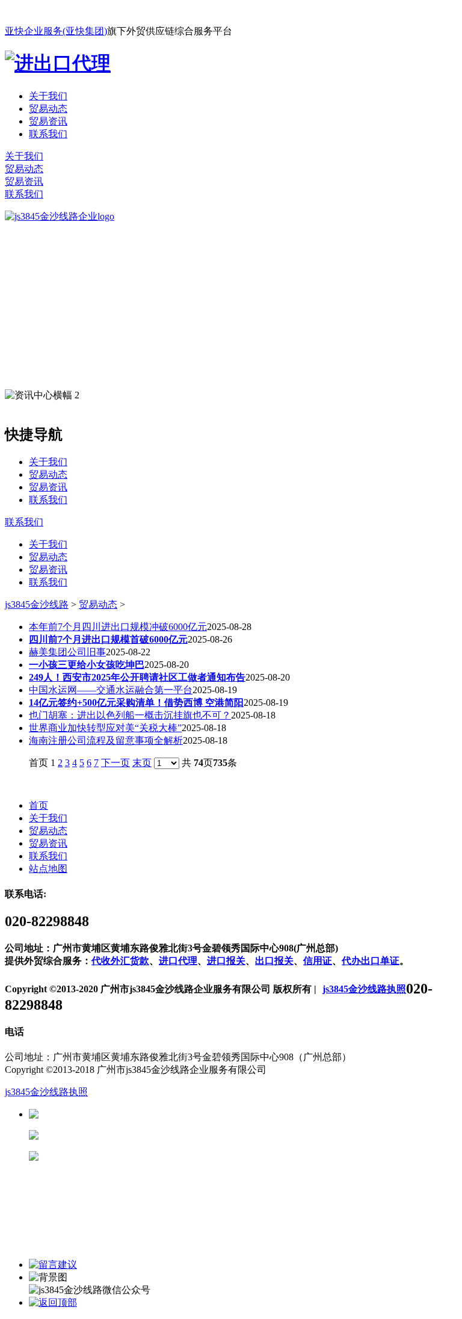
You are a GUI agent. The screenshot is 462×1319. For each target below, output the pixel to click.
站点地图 (48, 868)
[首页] (59, 216)
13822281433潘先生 (132, 1135)
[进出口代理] (58, 63)
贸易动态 (48, 108)
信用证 (317, 961)
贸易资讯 (48, 121)
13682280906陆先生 (132, 1156)
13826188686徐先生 (132, 1114)
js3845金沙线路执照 (364, 989)
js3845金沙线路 (37, 604)
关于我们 (48, 96)
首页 (38, 805)
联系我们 (48, 134)
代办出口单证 (370, 961)
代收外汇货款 (120, 961)
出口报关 (274, 961)
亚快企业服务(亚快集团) (56, 31)
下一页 (115, 763)
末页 (142, 763)
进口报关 (226, 961)
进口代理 (178, 961)
